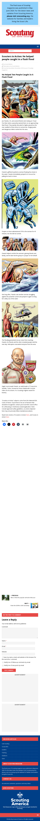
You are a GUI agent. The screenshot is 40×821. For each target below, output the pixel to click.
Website (4, 652)
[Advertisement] (20, 510)
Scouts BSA (5, 746)
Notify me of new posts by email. (14, 665)
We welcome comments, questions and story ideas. (16, 783)
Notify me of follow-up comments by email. (17, 662)
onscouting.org (13, 772)
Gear (3, 758)
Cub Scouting (5, 743)
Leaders (4, 749)
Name (4, 641)
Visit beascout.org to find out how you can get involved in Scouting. (20, 807)
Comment (5, 627)
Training (4, 752)
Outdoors (4, 755)
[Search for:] (20, 51)
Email (3, 646)
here (27, 415)
